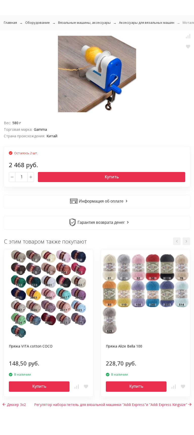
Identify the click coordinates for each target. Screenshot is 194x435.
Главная (10, 22)
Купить (112, 177)
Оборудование (37, 22)
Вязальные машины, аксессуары (84, 22)
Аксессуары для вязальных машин (146, 22)
